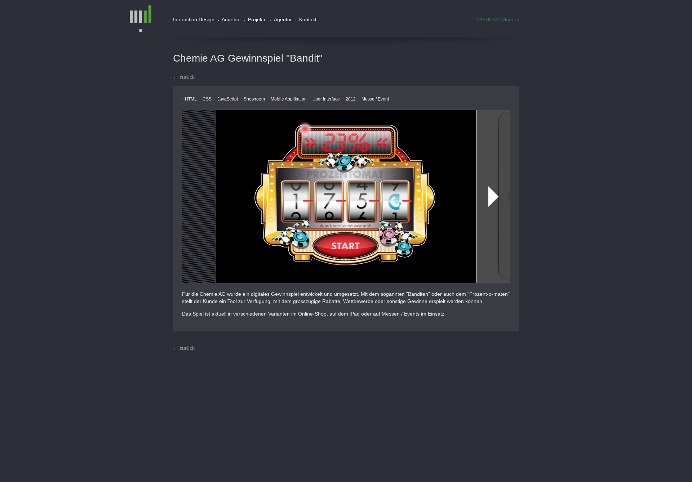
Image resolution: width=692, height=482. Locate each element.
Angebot (231, 19)
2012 (351, 99)
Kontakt (307, 19)
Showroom (254, 99)
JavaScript (227, 99)
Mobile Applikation (289, 99)
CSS (207, 99)
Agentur (283, 19)
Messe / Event (375, 99)
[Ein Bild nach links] (199, 196)
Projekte (257, 19)
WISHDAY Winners (497, 19)
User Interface (326, 99)
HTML (191, 99)
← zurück (184, 77)
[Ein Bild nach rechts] (493, 196)
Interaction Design (193, 19)
